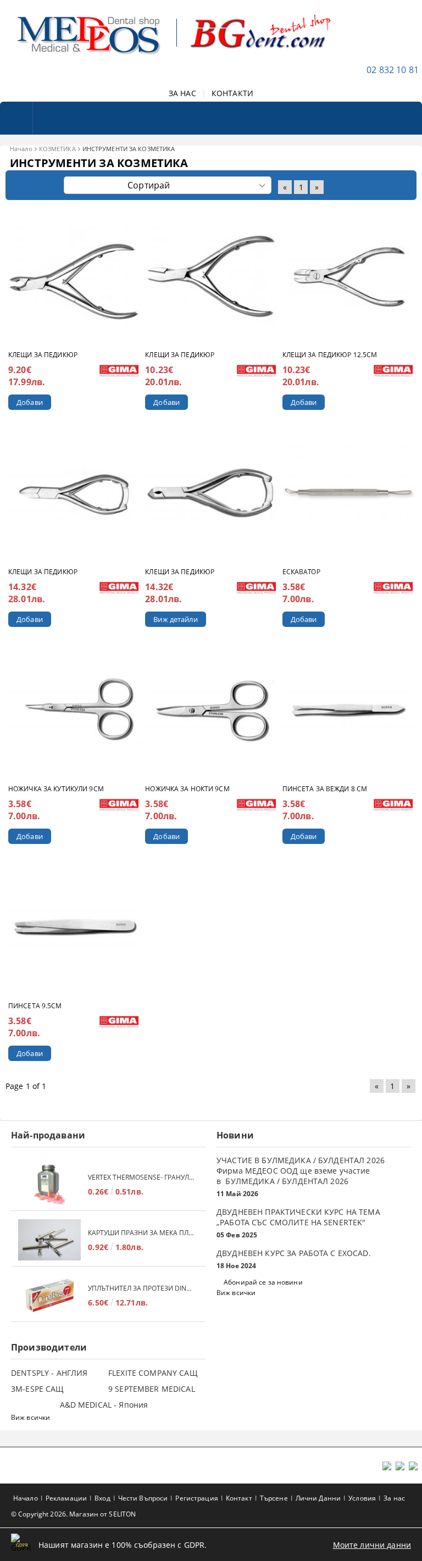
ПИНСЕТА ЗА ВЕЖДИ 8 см (325, 788)
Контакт (239, 1498)
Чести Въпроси (143, 1498)
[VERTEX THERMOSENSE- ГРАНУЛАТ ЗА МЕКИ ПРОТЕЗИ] (49, 1184)
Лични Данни (318, 1498)
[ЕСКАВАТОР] (348, 493)
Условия (362, 1498)
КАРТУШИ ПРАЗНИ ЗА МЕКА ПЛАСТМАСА (141, 1232)
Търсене (274, 1498)
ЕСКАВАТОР (301, 571)
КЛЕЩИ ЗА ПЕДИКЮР (42, 354)
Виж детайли (175, 619)
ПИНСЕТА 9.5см (35, 1005)
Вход (102, 1498)
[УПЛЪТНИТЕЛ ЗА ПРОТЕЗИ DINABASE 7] (49, 1295)
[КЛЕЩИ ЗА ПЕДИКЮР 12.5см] (348, 276)
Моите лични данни (372, 1545)
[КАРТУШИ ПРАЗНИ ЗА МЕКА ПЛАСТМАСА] (49, 1239)
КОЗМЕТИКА (57, 149)
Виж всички (236, 1292)
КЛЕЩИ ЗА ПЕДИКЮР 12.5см (329, 354)
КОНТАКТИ (232, 93)
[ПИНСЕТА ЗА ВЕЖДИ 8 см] (348, 710)
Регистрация (196, 1498)
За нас (394, 1498)
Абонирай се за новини (263, 1282)
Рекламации (66, 1498)
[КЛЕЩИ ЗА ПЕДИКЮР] (74, 276)
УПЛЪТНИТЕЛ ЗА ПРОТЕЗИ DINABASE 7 (141, 1288)
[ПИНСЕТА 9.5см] (74, 927)
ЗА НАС (182, 93)
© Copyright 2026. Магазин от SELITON (73, 1514)
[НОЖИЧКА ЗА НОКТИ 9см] (210, 710)
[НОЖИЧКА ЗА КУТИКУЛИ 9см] (74, 710)
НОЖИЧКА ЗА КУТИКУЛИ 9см (56, 788)
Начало (21, 149)
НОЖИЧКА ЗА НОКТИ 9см (187, 788)
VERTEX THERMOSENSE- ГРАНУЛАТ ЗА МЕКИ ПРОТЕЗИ (141, 1177)
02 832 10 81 (393, 70)
